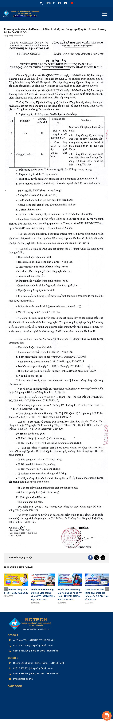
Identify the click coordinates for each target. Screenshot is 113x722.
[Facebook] (90, 557)
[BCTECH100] (30, 621)
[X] (96, 557)
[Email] (103, 557)
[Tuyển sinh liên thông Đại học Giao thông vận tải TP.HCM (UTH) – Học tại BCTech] (97, 575)
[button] (41, 3)
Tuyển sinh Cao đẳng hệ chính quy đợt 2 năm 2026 (42, 592)
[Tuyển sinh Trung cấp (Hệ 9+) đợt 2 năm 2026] (70, 575)
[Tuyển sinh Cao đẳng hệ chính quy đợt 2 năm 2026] (43, 575)
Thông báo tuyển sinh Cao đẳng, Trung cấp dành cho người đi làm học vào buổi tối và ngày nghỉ (16, 596)
